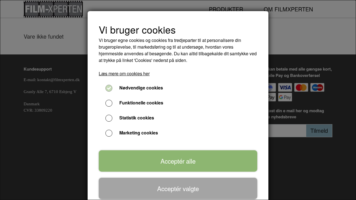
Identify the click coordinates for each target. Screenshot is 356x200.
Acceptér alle (178, 160)
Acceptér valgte (178, 188)
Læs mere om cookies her (124, 73)
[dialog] (178, 100)
